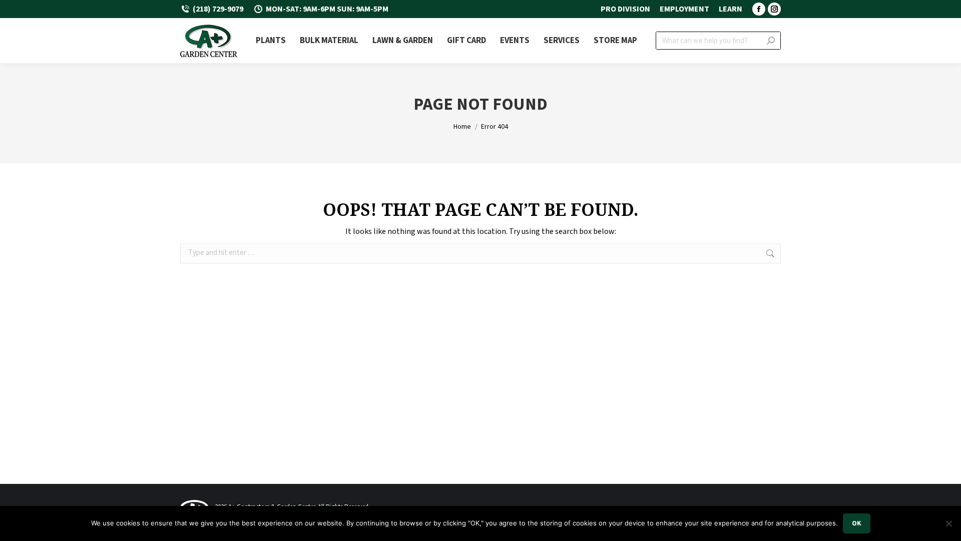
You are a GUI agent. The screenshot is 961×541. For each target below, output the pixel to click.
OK (856, 523)
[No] (948, 523)
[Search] (771, 41)
